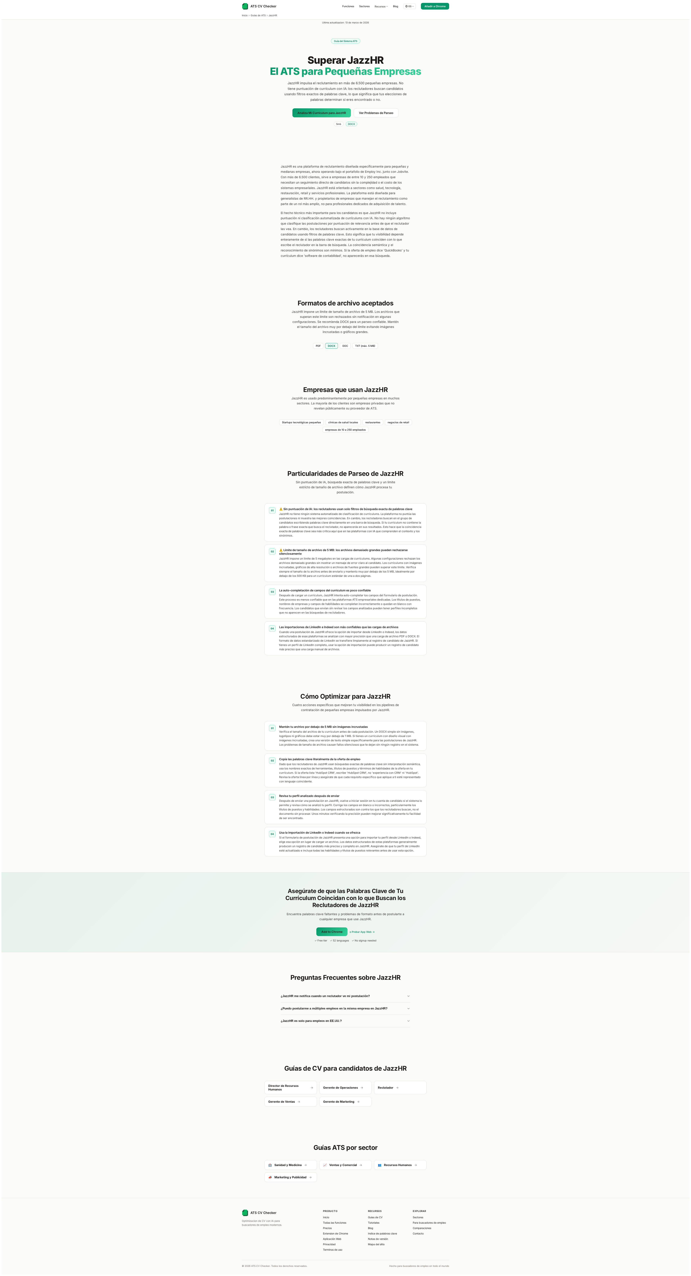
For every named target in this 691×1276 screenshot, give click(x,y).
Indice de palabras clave (382, 1233)
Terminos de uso (332, 1249)
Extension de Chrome (335, 1233)
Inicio (245, 15)
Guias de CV (375, 1217)
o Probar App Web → (362, 931)
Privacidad (329, 1244)
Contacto (418, 1233)
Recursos (380, 6)
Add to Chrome (331, 932)
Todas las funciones (334, 1222)
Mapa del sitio (376, 1244)
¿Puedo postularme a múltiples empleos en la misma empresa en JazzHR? (334, 1008)
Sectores (364, 6)
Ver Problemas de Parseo (376, 113)
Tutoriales (373, 1222)
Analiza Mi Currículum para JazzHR (321, 113)
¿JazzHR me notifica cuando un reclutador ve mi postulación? (325, 996)
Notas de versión (378, 1238)
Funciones (348, 6)
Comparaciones (422, 1228)
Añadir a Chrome (435, 6)
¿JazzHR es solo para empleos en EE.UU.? (311, 1021)
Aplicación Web (332, 1238)
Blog (395, 6)
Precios (327, 1228)
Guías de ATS (258, 15)
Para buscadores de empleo (429, 1222)
